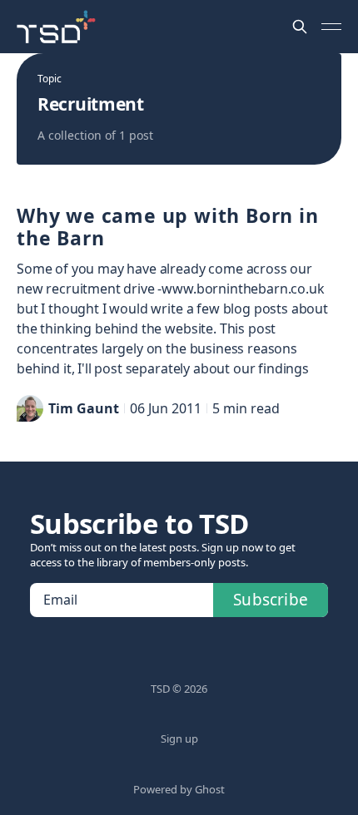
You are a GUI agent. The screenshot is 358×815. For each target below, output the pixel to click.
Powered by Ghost (179, 789)
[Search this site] (299, 26)
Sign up (179, 738)
